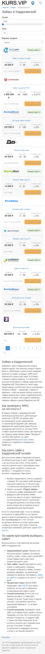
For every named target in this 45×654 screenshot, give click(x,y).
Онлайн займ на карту (21, 209)
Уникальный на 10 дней (21, 297)
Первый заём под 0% (21, 238)
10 (4, 352)
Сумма (5, 17)
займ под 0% (23, 585)
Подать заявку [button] (33, 71)
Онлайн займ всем (21, 150)
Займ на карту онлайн (21, 58)
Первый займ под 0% (21, 179)
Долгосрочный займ (21, 327)
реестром (23, 439)
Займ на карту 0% (21, 268)
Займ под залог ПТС (21, 88)
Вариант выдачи (9, 38)
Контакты (6, 637)
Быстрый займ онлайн (21, 120)
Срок (4, 28)
